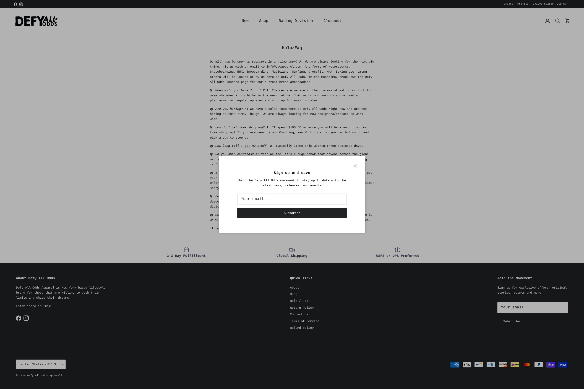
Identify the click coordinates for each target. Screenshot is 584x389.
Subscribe (292, 213)
